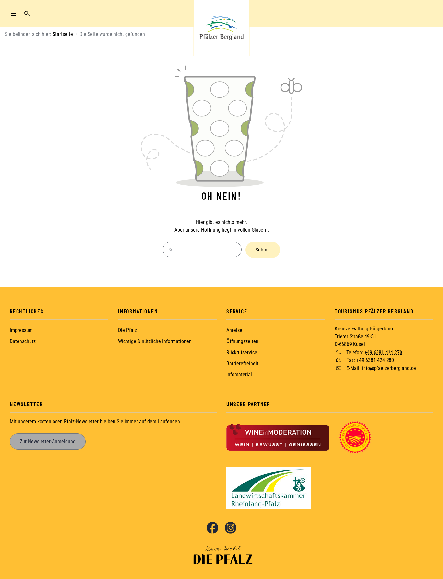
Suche (27, 13)
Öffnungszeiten (242, 341)
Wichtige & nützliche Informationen (155, 341)
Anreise (234, 330)
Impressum (21, 330)
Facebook (212, 528)
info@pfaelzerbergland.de (389, 368)
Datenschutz (23, 341)
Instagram (230, 528)
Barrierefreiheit (242, 363)
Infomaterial (239, 374)
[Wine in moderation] (277, 437)
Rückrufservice (241, 352)
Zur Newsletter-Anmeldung (48, 441)
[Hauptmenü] (13, 13)
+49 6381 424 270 (383, 352)
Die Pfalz (127, 330)
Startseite (63, 34)
